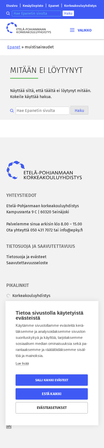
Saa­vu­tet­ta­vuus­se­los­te (27, 262)
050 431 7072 (41, 230)
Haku (68, 13)
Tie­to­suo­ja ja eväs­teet (26, 256)
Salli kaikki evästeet (51, 380)
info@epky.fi (71, 230)
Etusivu (12, 6)
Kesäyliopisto (33, 6)
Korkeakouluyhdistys (80, 6)
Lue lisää (22, 363)
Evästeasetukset (52, 408)
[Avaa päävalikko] (80, 29)
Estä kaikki (51, 394)
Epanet (53, 6)
